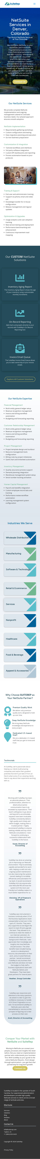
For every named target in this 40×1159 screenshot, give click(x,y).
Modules (7, 1117)
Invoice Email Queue (20, 357)
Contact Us (20, 81)
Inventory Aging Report (20, 286)
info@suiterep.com (10, 1129)
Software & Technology (18, 569)
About (6, 1120)
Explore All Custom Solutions (20, 379)
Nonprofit (11, 620)
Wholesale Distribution (17, 537)
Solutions (7, 1113)
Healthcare (11, 638)
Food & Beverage (14, 654)
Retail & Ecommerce (16, 588)
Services (10, 604)
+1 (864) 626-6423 (10, 1134)
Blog (5, 1115)
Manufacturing (13, 553)
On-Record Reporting (20, 321)
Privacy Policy (8, 1150)
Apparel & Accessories (17, 670)
